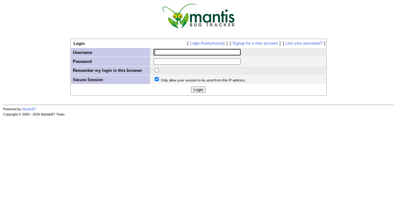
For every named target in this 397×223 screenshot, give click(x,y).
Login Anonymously (207, 43)
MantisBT (29, 109)
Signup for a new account (255, 43)
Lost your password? (304, 43)
